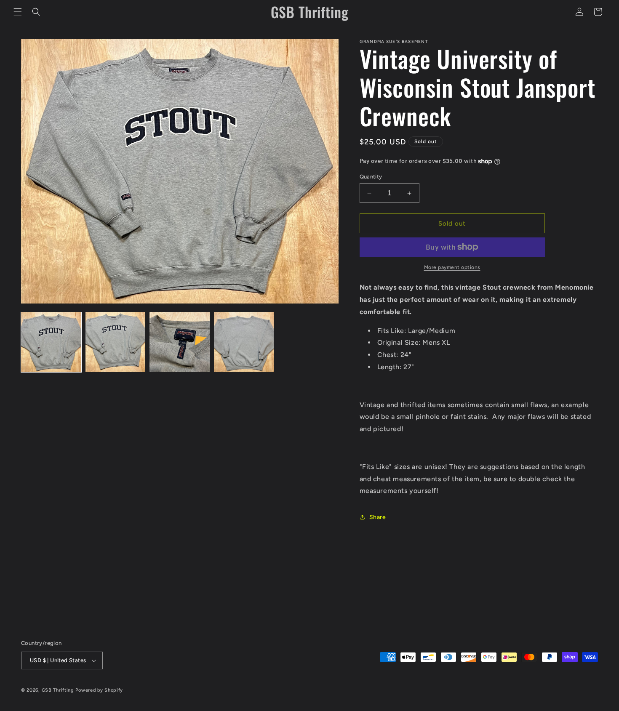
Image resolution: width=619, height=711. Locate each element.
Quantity (371, 176)
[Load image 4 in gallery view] (244, 342)
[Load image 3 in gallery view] (179, 342)
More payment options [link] (452, 267)
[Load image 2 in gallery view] (115, 342)
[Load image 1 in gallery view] (51, 342)
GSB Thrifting (59, 690)
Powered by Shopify (99, 690)
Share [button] (377, 517)
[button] (17, 12)
